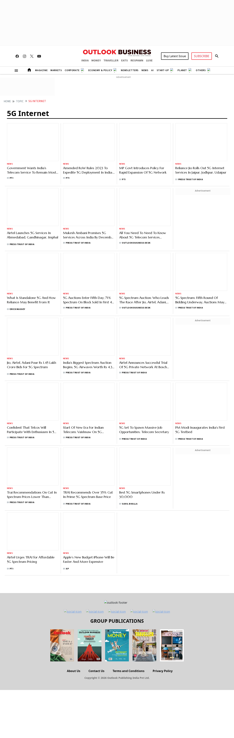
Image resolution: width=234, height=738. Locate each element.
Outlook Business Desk (136, 218)
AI (152, 70)
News (144, 70)
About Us (73, 549)
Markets (56, 70)
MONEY (96, 60)
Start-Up (163, 70)
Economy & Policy (100, 70)
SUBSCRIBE (201, 56)
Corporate (72, 70)
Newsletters (130, 70)
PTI (11, 144)
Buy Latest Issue (175, 56)
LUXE (149, 60)
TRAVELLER (110, 60)
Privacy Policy (163, 549)
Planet (182, 70)
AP (67, 442)
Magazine (41, 70)
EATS (124, 60)
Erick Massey (17, 260)
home (7, 101)
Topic (20, 101)
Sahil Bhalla (129, 403)
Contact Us (96, 549)
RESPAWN (137, 60)
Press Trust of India (190, 179)
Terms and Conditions (128, 549)
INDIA (85, 60)
